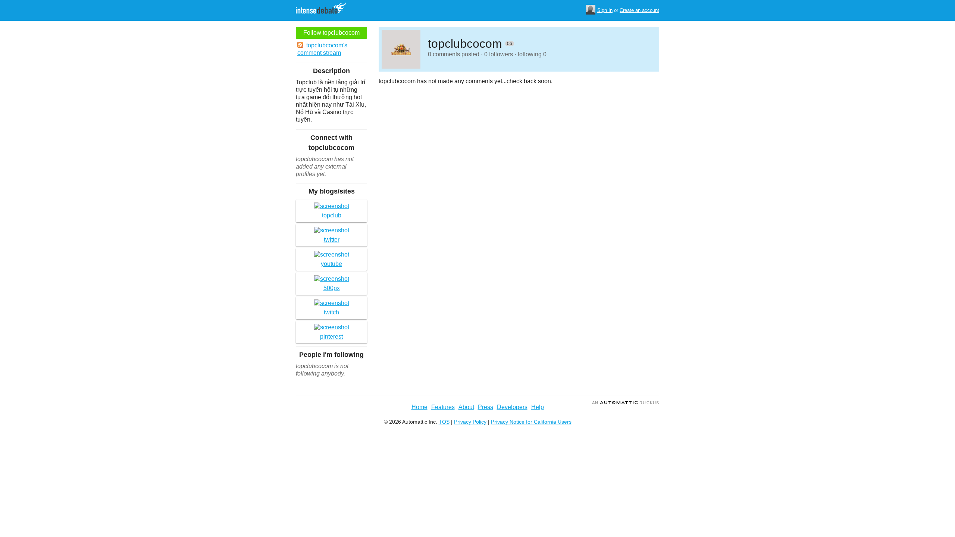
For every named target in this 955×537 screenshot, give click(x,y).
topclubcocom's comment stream (322, 49)
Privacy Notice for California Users (531, 422)
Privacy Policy (470, 422)
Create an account (639, 10)
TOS (444, 422)
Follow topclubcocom (331, 32)
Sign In (605, 10)
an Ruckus (625, 403)
